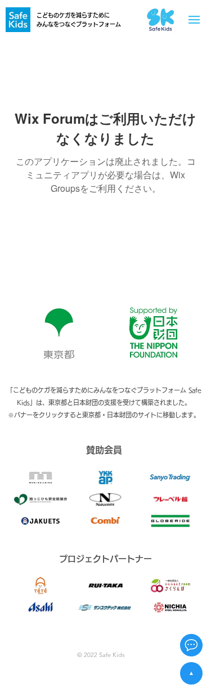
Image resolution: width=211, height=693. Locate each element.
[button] (191, 645)
